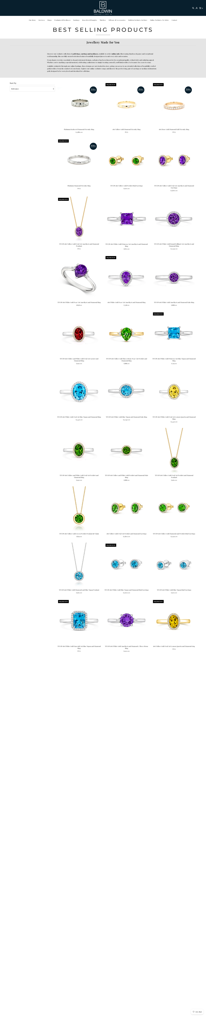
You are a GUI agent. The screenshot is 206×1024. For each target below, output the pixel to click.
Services (42, 20)
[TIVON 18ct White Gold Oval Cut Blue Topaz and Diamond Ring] (79, 392)
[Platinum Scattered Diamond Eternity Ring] (79, 104)
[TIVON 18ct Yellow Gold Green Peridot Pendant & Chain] (79, 508)
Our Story (32, 20)
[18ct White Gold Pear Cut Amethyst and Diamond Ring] (126, 277)
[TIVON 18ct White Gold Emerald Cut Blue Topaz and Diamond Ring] (79, 621)
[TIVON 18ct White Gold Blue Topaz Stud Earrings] (174, 564)
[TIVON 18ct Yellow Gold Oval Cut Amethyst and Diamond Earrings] (174, 160)
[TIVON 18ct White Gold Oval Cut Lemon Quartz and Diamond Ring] (174, 392)
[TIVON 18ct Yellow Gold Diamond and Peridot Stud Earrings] (174, 508)
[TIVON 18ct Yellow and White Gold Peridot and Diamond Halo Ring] (126, 450)
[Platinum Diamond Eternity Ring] (79, 160)
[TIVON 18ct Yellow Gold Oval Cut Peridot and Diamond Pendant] (174, 450)
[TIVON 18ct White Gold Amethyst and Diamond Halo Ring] (174, 277)
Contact (174, 20)
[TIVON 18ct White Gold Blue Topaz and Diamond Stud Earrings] (126, 564)
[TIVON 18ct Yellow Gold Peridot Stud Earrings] (126, 160)
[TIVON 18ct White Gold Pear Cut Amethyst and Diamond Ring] (79, 277)
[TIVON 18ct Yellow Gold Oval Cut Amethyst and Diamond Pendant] (79, 219)
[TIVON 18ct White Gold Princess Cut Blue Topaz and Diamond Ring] (174, 333)
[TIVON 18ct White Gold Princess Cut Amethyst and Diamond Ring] (126, 219)
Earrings (76, 20)
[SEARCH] (193, 8)
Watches (103, 20)
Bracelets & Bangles (89, 20)
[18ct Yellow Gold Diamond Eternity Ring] (126, 104)
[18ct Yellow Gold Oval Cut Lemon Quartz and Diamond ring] (174, 621)
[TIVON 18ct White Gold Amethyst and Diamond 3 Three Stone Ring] (126, 621)
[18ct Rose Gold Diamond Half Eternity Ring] (174, 104)
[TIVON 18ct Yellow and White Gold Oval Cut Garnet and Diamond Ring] (79, 333)
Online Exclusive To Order (159, 20)
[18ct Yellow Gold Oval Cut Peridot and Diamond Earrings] (126, 508)
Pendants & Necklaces (62, 20)
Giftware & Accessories (117, 20)
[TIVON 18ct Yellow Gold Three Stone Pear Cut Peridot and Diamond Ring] (126, 333)
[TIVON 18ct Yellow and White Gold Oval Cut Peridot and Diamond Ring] (79, 450)
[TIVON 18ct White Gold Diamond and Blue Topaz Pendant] (79, 564)
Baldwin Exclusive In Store (137, 20)
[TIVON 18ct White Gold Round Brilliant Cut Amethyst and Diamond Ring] (174, 219)
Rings (49, 20)
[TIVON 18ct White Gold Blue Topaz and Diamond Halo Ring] (126, 392)
